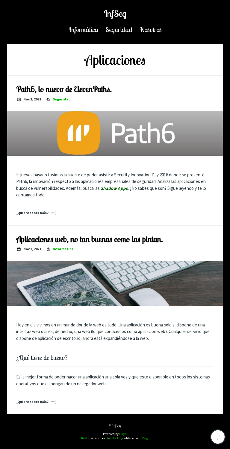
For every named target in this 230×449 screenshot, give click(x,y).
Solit (84, 438)
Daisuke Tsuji (114, 438)
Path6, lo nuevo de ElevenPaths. (64, 89)
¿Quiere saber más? (32, 212)
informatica (63, 249)
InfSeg (115, 13)
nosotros (151, 29)
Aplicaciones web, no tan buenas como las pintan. (89, 239)
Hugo (122, 434)
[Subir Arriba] (218, 437)
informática (83, 29)
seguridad (118, 29)
